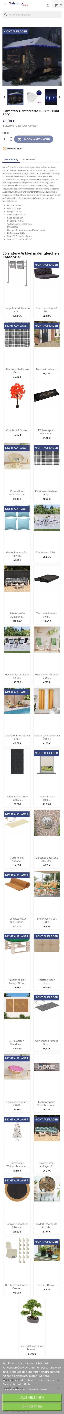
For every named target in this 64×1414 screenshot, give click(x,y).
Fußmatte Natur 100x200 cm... (17, 920)
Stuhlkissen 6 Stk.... (47, 552)
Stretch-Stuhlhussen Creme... (17, 1287)
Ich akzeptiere (32, 1406)
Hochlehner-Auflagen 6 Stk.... (17, 676)
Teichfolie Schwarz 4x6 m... (46, 615)
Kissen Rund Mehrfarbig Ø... (17, 493)
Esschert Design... (46, 1285)
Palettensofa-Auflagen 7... (46, 1164)
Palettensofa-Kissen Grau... (17, 371)
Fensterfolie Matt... (46, 369)
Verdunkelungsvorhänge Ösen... (48, 737)
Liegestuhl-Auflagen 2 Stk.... (17, 737)
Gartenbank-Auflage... (17, 859)
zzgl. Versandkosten (26, 125)
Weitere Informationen (14, 1389)
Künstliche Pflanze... (17, 430)
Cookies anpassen (37, 1389)
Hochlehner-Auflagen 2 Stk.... (47, 676)
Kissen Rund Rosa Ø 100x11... (17, 1103)
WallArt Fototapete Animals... (46, 1225)
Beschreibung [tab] (11, 159)
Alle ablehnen (32, 1398)
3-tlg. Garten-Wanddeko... (17, 1042)
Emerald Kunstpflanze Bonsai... (32, 1348)
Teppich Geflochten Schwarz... (17, 1225)
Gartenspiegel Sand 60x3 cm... (47, 859)
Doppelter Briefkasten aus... (17, 310)
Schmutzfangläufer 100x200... (17, 798)
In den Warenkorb (34, 139)
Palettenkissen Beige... (46, 981)
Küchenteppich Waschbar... (46, 432)
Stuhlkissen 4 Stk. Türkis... (47, 920)
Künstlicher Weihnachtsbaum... (17, 1164)
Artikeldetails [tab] (29, 159)
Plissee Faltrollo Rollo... (46, 798)
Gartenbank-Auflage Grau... (46, 1042)
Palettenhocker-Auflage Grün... (17, 981)
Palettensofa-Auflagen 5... (17, 615)
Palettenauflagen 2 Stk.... (46, 310)
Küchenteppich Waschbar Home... (47, 1103)
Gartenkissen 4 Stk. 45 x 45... (17, 554)
